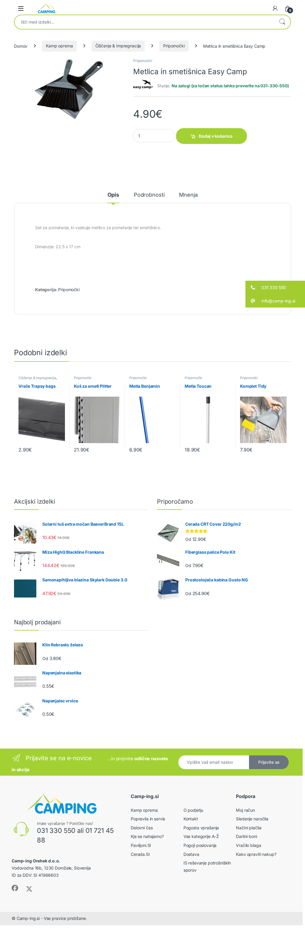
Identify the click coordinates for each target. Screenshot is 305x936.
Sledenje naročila (252, 818)
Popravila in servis (148, 818)
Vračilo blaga (248, 845)
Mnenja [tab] (188, 195)
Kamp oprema (59, 45)
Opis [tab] (113, 195)
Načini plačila (248, 827)
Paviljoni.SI (141, 845)
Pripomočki (174, 45)
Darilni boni (246, 836)
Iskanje (282, 22)
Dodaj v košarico (216, 136)
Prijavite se (268, 762)
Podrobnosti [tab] (149, 195)
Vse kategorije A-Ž (201, 836)
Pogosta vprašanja (201, 827)
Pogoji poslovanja (200, 845)
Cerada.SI (140, 854)
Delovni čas (141, 827)
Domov (20, 45)
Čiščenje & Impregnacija (118, 45)
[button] (275, 287)
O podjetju (193, 810)
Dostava (191, 854)
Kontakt (190, 818)
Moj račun (245, 810)
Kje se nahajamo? (147, 836)
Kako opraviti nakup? (256, 854)
